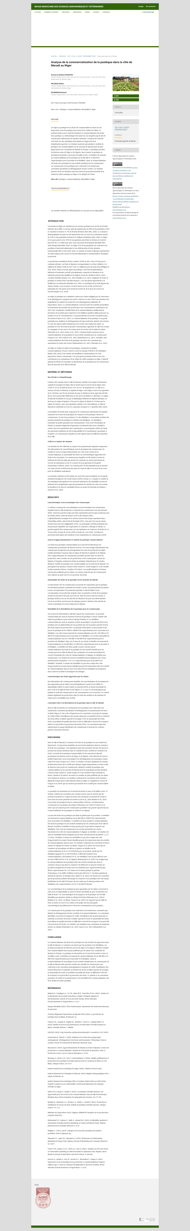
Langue (140, 6)
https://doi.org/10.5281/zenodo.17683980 (70, 103)
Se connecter (150, 6)
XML (117, 100)
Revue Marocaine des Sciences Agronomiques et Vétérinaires (69, 6)
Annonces (77, 12)
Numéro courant (51, 12)
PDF (117, 96)
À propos (106, 12)
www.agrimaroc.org (119, 210)
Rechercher (149, 12)
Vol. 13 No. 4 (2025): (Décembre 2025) (82, 56)
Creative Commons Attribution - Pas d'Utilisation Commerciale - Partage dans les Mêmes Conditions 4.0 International (125, 173)
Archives (66, 12)
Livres (87, 12)
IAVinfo (96, 12)
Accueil (38, 12)
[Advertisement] (100, 30)
